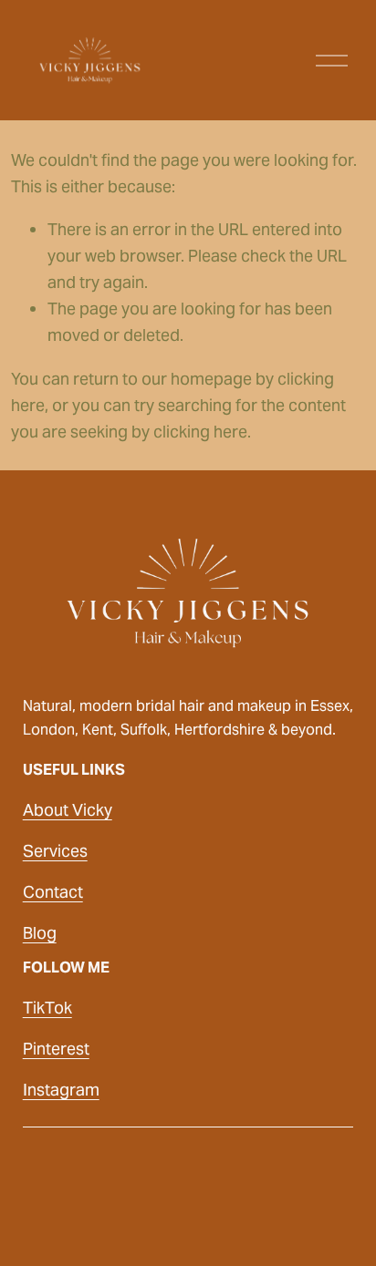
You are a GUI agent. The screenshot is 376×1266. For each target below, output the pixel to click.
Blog (40, 932)
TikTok (47, 1007)
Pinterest (56, 1048)
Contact (53, 891)
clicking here (200, 431)
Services (55, 850)
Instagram (61, 1089)
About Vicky (67, 809)
